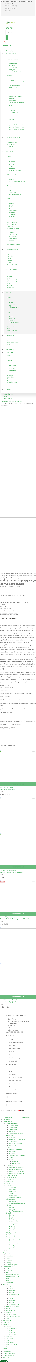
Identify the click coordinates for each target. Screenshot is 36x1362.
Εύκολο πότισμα (11, 224)
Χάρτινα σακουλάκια (13, 280)
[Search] (7, 37)
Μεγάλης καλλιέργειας (15, 96)
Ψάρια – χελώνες (12, 330)
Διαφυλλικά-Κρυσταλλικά (16, 82)
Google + (10, 614)
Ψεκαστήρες (12, 179)
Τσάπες (11, 205)
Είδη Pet (8, 292)
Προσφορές (9, 51)
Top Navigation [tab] (26, 1117)
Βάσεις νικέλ (12, 168)
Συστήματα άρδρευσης (15, 194)
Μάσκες (9, 255)
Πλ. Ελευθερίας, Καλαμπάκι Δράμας (19, 1021)
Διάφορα (8, 389)
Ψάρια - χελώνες (7, 608)
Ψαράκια (30, 610)
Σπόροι (9, 92)
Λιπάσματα (10, 75)
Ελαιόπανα (12, 240)
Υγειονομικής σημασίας (13, 137)
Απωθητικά (10, 146)
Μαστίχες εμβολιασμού (16, 71)
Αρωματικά (12, 100)
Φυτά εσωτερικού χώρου (16, 128)
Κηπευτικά (12, 98)
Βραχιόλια (12, 369)
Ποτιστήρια (12, 192)
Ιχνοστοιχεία (13, 84)
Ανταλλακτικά (13, 210)
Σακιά (8, 274)
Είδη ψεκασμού (11, 175)
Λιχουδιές (12, 304)
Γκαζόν (11, 104)
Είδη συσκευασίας (11, 269)
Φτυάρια (11, 218)
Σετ (8, 384)
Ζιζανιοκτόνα (13, 67)
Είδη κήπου (9, 151)
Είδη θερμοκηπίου (12, 222)
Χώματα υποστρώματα (13, 244)
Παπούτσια (10, 256)
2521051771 (11, 1025)
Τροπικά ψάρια (8, 610)
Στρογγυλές (12, 163)
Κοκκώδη (11, 80)
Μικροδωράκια (10, 349)
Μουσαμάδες (13, 238)
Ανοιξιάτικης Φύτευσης (16, 126)
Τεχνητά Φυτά (11, 226)
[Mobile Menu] (7, 17)
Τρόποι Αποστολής (11, 6)
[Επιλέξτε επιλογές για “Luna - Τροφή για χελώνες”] (33, 751)
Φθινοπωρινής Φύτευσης (16, 124)
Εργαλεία (9, 198)
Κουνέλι (9, 328)
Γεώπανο (11, 232)
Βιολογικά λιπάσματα (15, 85)
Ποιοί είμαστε (8, 394)
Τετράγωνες (12, 161)
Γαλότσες (9, 260)
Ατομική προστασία (12, 249)
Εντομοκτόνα (13, 65)
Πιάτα (11, 166)
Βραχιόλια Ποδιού (12, 382)
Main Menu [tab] (8, 1117)
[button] (9, 27)
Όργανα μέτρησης (12, 341)
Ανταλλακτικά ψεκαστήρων (17, 181)
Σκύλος (9, 297)
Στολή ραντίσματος (12, 264)
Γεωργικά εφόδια (11, 54)
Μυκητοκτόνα (13, 63)
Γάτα (8, 312)
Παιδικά (9, 360)
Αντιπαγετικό (13, 236)
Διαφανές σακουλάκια (13, 282)
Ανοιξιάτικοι (14, 112)
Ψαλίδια (11, 203)
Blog (5, 396)
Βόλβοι (11, 106)
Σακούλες (10, 276)
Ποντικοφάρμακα (12, 142)
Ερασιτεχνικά (13, 87)
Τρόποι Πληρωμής (11, 8)
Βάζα (8, 283)
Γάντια (9, 258)
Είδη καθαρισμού (14, 307)
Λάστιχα (11, 190)
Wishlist (8, 11)
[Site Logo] (10, 22)
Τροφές (11, 302)
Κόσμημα (8, 355)
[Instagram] (7, 1097)
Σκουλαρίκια (12, 365)
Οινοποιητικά (10, 335)
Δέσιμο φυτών (13, 209)
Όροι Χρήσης (9, 3)
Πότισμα (9, 186)
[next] (34, 1)
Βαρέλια (9, 285)
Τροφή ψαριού (16, 610)
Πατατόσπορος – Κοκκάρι (16, 102)
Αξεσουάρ (12, 306)
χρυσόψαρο (24, 610)
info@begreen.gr (13, 1030)
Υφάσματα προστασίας (13, 228)
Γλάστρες (9, 156)
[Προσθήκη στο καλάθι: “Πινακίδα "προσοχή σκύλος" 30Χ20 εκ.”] (33, 798)
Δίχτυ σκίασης (13, 234)
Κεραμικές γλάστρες (15, 170)
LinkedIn (5, 614)
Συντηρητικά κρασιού (13, 343)
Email (16, 614)
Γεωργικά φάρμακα (12, 59)
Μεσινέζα (12, 212)
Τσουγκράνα (12, 216)
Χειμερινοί (14, 110)
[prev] (32, 1)
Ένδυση (9, 262)
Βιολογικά (12, 69)
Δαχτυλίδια (12, 370)
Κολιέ (10, 367)
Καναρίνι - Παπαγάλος (12, 1000)
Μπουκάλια (10, 287)
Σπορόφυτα (10, 119)
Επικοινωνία (8, 398)
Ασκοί (8, 278)
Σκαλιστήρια (12, 214)
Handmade (9, 352)
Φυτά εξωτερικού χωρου (16, 129)
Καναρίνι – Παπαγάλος (13, 327)
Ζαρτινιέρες (12, 165)
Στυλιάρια (12, 207)
